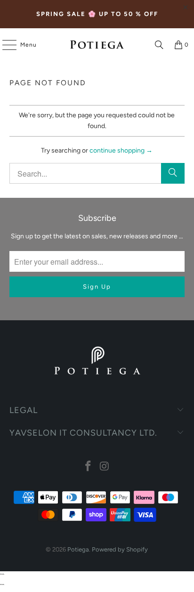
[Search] (159, 44)
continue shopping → (121, 150)
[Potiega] (97, 44)
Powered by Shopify (120, 549)
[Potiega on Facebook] (88, 467)
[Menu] (4, 44)
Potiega (78, 549)
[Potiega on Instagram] (104, 467)
